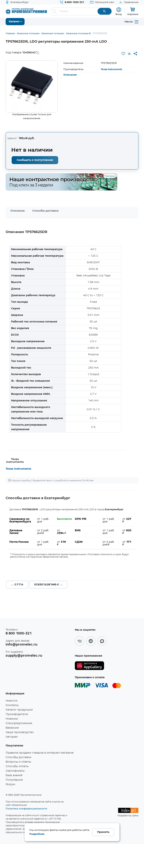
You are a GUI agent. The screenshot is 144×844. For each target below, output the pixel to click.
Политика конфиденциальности (26, 808)
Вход (119, 14)
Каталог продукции (19, 710)
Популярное (14, 780)
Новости (11, 700)
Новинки (12, 719)
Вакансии (12, 728)
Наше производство (20, 732)
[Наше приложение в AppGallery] (89, 665)
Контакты (12, 705)
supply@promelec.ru (24, 655)
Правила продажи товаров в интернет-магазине (40, 753)
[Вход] (118, 9)
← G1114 (17, 584)
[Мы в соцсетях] (79, 641)
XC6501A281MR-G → (48, 584)
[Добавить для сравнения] (129, 53)
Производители (17, 714)
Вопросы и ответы (18, 762)
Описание (70, 75)
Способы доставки (45, 211)
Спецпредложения (19, 723)
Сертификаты (15, 771)
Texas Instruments (111, 69)
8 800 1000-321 (19, 633)
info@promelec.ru (21, 644)
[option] (32, 86)
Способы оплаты (17, 766)
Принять (103, 832)
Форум (10, 784)
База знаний (14, 775)
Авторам (12, 737)
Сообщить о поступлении (35, 160)
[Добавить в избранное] (123, 53)
